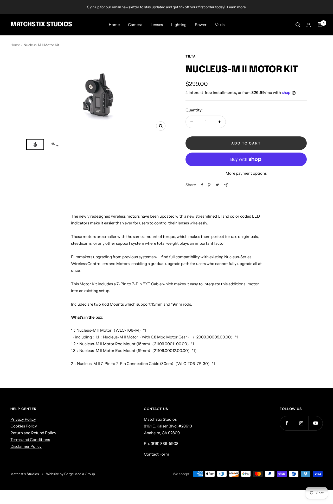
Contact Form (156, 454)
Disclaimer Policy (26, 446)
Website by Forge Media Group (70, 474)
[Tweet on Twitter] (217, 185)
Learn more (236, 7)
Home (114, 24)
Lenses (157, 24)
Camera (135, 24)
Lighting (179, 24)
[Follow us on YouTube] (315, 423)
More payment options (246, 173)
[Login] (308, 25)
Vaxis (220, 24)
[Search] (298, 24)
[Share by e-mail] (226, 185)
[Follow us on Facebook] (287, 423)
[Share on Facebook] (202, 185)
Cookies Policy (23, 426)
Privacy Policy (23, 419)
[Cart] (320, 24)
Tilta (190, 56)
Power (201, 24)
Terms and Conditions (30, 439)
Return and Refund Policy (33, 432)
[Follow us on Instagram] (301, 423)
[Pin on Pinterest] (209, 185)
